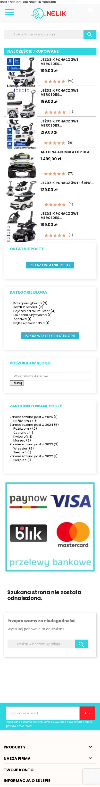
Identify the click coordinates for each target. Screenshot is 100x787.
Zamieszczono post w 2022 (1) (34, 456)
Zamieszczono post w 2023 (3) (34, 444)
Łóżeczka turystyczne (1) (32, 315)
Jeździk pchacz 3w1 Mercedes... (59, 61)
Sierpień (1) (22, 452)
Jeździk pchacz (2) (28, 307)
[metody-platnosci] (50, 527)
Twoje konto (18, 770)
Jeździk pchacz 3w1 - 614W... (67, 182)
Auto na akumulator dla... (66, 152)
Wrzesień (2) (23, 448)
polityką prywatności (19, 726)
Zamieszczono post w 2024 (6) (34, 424)
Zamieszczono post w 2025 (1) (34, 417)
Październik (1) (24, 420)
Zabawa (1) (22, 319)
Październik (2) (25, 428)
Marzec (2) (22, 440)
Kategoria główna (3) (30, 303)
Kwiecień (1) (22, 436)
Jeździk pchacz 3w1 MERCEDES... (59, 92)
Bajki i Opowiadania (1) (31, 323)
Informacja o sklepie (27, 780)
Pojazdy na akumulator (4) (34, 311)
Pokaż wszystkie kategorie (50, 335)
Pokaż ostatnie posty (50, 265)
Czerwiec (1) (23, 432)
